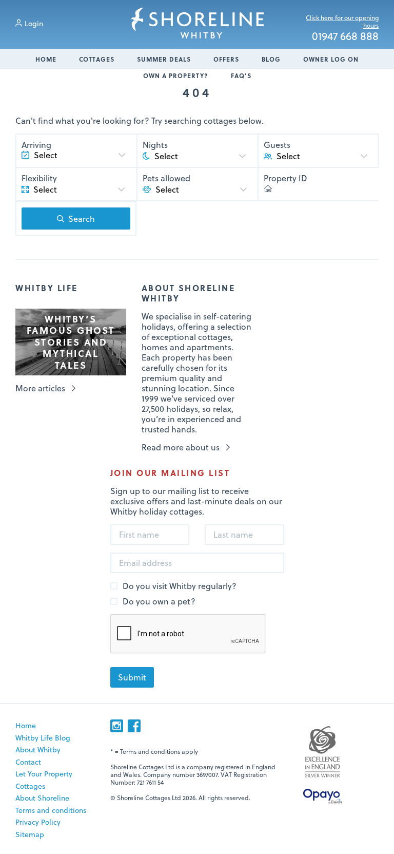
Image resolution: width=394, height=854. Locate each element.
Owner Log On (331, 59)
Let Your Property (43, 773)
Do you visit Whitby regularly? (180, 586)
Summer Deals (164, 59)
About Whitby (38, 749)
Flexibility (39, 178)
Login (34, 23)
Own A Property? (175, 75)
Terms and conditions (50, 810)
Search (81, 218)
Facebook (134, 725)
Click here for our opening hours (342, 21)
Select (288, 156)
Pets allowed (166, 178)
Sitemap (29, 834)
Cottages (96, 59)
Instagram (116, 725)
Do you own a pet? (159, 601)
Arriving (36, 145)
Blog (271, 59)
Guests (277, 145)
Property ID (285, 178)
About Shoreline (42, 797)
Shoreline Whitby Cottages (197, 23)
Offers (226, 59)
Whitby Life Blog (42, 737)
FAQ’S (241, 75)
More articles (40, 388)
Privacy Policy (38, 822)
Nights (155, 145)
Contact (28, 761)
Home (45, 59)
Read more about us (181, 447)
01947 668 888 (345, 36)
